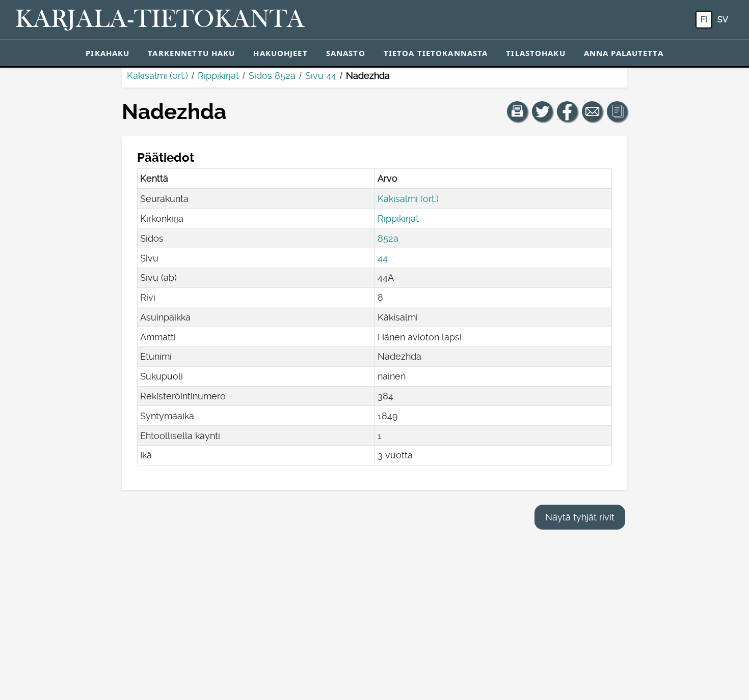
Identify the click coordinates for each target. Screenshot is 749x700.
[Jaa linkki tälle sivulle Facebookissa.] (567, 111)
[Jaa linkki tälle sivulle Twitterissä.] (542, 111)
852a (388, 238)
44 (383, 258)
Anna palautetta (623, 53)
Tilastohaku (535, 53)
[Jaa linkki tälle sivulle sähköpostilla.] (592, 111)
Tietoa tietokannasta (436, 53)
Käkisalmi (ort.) (157, 75)
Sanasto (345, 53)
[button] (517, 111)
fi (704, 19)
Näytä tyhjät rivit (579, 517)
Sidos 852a (272, 75)
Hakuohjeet (280, 53)
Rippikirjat (218, 75)
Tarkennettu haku (191, 53)
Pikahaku (107, 53)
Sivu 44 (320, 75)
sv (722, 19)
